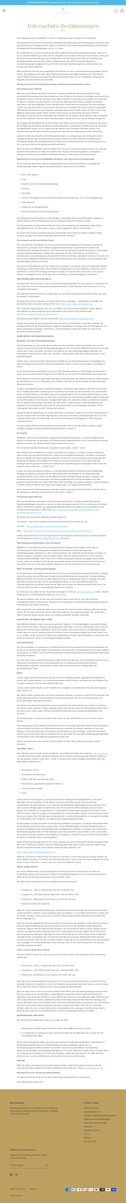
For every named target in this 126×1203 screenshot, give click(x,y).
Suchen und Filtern (91, 1108)
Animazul (19, 1196)
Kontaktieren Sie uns (92, 1130)
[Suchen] (116, 11)
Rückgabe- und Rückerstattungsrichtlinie (100, 1115)
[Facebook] (11, 1174)
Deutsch (33, 1189)
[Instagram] (16, 1174)
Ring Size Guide (90, 1141)
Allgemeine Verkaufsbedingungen (97, 1119)
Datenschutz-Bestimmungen (95, 1123)
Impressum (88, 1126)
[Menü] (4, 10)
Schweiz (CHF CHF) (16, 1189)
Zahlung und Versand (92, 1112)
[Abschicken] (47, 1165)
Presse (86, 1134)
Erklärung (87, 1137)
